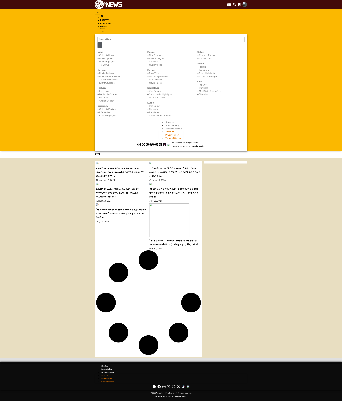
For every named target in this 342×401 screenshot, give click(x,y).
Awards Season (106, 101)
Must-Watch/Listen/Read (210, 91)
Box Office (154, 73)
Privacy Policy (172, 125)
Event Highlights (207, 73)
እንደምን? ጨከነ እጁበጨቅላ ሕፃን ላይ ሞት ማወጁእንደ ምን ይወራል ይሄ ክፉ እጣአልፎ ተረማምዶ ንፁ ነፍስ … (118, 192)
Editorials (103, 97)
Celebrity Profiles (107, 109)
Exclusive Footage (208, 76)
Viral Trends (155, 91)
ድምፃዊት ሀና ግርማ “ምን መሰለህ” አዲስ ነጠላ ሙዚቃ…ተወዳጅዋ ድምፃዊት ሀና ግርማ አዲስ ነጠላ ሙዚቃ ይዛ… (174, 172)
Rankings (203, 88)
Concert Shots (206, 58)
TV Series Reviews (108, 80)
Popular (105, 23)
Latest (104, 20)
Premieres (154, 112)
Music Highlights (107, 62)
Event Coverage (107, 83)
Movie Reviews (106, 73)
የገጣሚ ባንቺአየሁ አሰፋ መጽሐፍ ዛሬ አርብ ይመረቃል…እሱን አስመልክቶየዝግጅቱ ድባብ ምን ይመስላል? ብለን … (120, 172)
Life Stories (104, 112)
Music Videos (155, 65)
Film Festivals (155, 80)
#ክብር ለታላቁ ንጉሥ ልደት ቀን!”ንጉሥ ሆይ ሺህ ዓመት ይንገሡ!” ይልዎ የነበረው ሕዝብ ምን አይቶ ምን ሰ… (173, 192)
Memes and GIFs (157, 97)
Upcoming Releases (158, 76)
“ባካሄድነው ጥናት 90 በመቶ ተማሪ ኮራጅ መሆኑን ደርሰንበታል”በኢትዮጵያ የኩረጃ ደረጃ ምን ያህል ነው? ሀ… (121, 213)
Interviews (104, 91)
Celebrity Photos (207, 55)
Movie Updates (106, 58)
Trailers (202, 67)
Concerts (153, 62)
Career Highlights (107, 115)
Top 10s (203, 85)
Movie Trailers (155, 83)
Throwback (204, 94)
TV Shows (104, 65)
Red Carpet (154, 106)
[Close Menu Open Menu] (102, 31)
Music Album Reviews (109, 76)
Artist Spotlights (156, 58)
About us (170, 122)
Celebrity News (106, 55)
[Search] (100, 45)
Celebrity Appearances (160, 115)
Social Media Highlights (160, 94)
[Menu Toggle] (97, 12)
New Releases (156, 55)
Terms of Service (174, 128)
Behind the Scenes (108, 94)
